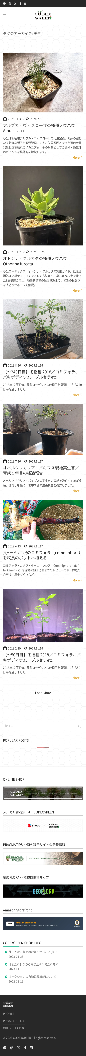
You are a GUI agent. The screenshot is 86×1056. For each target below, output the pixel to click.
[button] (79, 726)
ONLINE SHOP (12, 1028)
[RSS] (25, 3)
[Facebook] (20, 3)
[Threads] (10, 3)
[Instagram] (4, 3)
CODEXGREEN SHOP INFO (22, 942)
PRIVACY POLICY (13, 1021)
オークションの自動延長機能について (32, 976)
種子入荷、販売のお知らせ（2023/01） (33, 952)
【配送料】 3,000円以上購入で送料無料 (33, 964)
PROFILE (8, 1013)
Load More (43, 692)
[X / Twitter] (15, 3)
